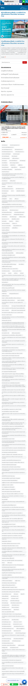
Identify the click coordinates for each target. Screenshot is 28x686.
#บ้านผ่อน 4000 (14, 598)
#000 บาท (4, 677)
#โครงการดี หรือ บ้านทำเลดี (7, 666)
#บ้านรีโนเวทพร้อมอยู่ (14, 600)
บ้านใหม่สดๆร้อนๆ (7, 102)
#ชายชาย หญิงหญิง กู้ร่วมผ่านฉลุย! (9, 464)
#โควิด (17, 221)
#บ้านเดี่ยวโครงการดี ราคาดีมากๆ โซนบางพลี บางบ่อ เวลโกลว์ (12, 668)
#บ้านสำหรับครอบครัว (6, 609)
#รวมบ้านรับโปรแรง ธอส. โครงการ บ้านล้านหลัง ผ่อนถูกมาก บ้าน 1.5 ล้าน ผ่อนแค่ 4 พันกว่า (13, 369)
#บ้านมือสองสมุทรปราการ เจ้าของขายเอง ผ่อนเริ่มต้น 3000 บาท (12, 538)
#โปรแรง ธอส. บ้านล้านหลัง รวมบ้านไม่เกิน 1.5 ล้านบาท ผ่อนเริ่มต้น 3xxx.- (13, 496)
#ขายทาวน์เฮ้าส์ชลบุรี (6, 154)
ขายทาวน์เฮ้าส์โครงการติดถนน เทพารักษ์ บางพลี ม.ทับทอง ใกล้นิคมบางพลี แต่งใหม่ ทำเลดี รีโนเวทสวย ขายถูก (13, 128)
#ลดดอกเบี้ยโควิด (5, 228)
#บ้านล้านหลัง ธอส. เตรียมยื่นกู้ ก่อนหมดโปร (11, 383)
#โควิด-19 (14, 223)
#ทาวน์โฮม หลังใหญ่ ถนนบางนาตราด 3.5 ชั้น (11, 543)
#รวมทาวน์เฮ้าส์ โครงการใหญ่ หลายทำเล (10, 347)
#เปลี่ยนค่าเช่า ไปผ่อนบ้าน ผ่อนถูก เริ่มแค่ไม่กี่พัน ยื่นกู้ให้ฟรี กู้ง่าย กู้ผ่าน (13, 196)
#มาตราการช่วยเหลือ (6, 225)
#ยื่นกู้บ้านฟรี (4, 647)
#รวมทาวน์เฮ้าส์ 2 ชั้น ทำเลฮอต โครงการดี (10, 355)
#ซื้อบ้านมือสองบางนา (6, 214)
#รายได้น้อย (4, 163)
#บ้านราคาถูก (4, 600)
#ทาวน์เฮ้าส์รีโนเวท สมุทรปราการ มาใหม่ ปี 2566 (11, 409)
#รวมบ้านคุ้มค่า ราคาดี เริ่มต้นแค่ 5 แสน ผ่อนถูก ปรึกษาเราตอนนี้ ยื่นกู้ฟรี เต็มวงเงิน (13, 350)
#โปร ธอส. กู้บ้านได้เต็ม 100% (8, 611)
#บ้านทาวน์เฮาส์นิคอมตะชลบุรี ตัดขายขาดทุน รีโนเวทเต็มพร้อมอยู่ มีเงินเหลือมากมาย (13, 570)
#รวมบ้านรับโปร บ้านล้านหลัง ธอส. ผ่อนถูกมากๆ (11, 660)
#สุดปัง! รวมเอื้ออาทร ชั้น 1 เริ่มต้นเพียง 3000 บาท (12, 454)
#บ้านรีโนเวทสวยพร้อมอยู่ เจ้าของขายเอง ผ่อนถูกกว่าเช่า (13, 589)
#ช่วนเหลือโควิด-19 (17, 225)
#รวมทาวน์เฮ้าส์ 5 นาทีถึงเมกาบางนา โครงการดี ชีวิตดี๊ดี (13, 671)
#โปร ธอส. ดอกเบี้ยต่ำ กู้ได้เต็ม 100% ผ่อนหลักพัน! (12, 560)
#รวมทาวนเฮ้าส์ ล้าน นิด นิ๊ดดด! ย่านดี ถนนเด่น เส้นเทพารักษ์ (12, 457)
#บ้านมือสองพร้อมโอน (6, 626)
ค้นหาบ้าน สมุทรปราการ (7, 95)
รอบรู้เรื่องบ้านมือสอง (7, 71)
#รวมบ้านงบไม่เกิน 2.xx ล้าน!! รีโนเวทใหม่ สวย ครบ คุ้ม (13, 507)
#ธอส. (3, 562)
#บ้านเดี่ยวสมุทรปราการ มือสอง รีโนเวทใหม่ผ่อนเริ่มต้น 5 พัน (13, 530)
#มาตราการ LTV (5, 219)
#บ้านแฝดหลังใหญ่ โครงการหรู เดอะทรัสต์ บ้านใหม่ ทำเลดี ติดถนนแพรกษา (13, 432)
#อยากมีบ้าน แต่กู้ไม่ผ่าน (7, 575)
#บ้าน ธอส (10, 186)
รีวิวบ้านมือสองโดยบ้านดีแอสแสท (10, 78)
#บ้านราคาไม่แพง (15, 607)
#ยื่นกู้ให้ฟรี (4, 198)
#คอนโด (11, 221)
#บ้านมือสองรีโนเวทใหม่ (6, 212)
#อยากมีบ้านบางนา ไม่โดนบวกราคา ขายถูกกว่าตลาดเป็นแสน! (13, 636)
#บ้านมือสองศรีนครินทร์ (18, 638)
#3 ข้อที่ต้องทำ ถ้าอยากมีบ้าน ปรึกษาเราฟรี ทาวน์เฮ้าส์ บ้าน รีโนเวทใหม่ (13, 246)
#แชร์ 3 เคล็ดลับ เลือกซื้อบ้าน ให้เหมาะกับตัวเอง (11, 298)
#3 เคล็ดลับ (21, 264)
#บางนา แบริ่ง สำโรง (17, 271)
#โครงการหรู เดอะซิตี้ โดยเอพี (8, 288)
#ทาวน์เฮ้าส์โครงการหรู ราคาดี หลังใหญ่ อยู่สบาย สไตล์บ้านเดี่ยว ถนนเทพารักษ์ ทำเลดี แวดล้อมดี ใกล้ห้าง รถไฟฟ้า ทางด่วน (13, 386)
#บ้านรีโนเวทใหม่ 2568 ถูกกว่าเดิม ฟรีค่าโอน (11, 591)
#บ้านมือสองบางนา (20, 188)
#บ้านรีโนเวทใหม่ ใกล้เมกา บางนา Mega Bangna (11, 614)
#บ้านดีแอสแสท (5, 191)
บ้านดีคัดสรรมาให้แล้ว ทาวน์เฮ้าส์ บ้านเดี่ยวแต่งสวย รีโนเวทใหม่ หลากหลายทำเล (12, 43)
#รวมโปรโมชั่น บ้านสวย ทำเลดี (8, 439)
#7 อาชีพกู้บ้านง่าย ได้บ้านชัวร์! (8, 487)
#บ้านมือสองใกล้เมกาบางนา (7, 643)
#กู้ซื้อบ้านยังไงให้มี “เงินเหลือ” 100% (9, 587)
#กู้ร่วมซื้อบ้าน (14, 167)
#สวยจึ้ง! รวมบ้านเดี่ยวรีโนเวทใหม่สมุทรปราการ (11, 460)
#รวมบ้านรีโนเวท (5, 306)
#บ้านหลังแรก (5, 282)
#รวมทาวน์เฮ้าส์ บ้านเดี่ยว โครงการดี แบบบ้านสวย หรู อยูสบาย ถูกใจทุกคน (13, 445)
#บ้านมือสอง (4, 145)
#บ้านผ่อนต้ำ (22, 167)
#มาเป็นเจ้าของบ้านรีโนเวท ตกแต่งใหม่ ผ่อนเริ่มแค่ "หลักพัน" (13, 276)
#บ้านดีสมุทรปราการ (20, 151)
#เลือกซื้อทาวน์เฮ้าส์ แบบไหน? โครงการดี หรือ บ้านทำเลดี (13, 390)
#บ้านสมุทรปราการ (18, 149)
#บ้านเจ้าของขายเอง (14, 210)
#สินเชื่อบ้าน (12, 165)
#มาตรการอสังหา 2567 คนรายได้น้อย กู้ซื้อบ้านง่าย (12, 518)
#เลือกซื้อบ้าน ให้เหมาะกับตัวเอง (8, 300)
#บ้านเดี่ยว (4, 221)
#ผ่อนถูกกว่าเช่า (5, 598)
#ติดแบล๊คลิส (4, 165)
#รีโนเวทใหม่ (12, 180)
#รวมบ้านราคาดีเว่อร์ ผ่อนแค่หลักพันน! (9, 480)
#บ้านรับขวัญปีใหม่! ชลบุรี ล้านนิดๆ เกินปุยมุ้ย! (11, 478)
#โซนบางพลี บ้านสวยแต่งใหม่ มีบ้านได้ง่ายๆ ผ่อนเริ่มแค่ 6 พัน (13, 473)
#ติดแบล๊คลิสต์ (5, 596)
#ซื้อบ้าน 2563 (22, 216)
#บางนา (3, 273)
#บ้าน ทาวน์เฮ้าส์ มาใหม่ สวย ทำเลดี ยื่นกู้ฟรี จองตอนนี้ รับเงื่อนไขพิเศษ (13, 341)
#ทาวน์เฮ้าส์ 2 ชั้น (5, 333)
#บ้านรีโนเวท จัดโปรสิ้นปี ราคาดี (8, 255)
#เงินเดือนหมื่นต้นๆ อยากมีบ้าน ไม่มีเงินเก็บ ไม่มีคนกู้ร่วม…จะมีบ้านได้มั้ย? (13, 578)
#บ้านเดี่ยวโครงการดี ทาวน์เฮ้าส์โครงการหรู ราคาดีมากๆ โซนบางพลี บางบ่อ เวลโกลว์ (13, 403)
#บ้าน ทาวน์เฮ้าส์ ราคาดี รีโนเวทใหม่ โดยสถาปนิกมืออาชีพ (13, 308)
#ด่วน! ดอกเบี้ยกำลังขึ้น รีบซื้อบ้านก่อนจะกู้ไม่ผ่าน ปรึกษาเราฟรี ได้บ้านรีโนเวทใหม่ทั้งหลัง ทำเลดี (13, 362)
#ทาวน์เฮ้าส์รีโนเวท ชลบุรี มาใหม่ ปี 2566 (10, 411)
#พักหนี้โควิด (14, 228)
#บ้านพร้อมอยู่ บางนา (6, 622)
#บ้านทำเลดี (16, 609)
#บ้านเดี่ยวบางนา (5, 619)
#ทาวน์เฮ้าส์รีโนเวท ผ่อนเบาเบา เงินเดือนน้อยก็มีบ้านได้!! (13, 426)
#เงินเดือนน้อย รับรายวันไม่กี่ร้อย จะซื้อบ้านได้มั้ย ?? (12, 335)
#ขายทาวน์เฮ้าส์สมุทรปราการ (7, 147)
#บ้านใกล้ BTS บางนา (17, 624)
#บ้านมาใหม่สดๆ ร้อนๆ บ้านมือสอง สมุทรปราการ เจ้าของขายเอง (13, 510)
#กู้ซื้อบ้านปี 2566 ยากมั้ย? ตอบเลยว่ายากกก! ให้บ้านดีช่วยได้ (13, 414)
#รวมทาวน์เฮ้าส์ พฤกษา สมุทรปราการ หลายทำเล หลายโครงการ (13, 345)
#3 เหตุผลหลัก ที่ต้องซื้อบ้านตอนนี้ (9, 371)
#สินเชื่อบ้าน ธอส (5, 607)
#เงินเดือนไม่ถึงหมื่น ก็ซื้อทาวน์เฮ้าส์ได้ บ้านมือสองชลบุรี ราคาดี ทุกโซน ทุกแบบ (13, 420)
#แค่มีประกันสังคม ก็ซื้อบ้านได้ (8, 558)
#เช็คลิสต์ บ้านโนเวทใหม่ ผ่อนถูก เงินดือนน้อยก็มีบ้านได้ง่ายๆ (13, 674)
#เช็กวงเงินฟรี (21, 645)
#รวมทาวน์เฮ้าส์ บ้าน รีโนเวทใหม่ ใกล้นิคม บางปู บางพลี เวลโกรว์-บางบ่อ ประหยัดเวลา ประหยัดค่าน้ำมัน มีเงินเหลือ (13, 326)
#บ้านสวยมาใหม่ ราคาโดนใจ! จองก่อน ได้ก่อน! (11, 467)
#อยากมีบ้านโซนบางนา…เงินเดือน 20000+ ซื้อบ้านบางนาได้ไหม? (13, 650)
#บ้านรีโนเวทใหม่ (15, 619)
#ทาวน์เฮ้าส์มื (4, 499)
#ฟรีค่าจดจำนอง (5, 295)
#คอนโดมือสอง (5, 167)
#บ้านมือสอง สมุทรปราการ (16, 603)
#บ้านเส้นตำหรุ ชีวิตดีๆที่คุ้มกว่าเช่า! (9, 505)
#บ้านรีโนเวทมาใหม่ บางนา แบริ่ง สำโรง (10, 268)
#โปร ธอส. (10, 562)
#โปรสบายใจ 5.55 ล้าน (6, 320)
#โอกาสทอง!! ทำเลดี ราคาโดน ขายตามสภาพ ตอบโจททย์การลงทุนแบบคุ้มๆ (13, 469)
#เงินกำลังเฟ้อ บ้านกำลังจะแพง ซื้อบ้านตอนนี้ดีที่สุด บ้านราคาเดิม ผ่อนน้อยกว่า (13, 365)
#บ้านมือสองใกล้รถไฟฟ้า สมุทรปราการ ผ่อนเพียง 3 (12, 513)
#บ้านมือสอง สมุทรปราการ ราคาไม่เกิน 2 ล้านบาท (12, 535)
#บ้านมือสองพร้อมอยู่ (6, 638)
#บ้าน (11, 198)
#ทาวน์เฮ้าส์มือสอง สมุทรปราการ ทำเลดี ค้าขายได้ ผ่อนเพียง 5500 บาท (13, 207)
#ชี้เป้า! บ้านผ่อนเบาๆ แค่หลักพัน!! (8, 489)
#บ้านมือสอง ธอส (14, 596)
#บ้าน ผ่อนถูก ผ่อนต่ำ (14, 163)
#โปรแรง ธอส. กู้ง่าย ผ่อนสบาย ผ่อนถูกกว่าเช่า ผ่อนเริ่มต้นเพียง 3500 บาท (13, 521)
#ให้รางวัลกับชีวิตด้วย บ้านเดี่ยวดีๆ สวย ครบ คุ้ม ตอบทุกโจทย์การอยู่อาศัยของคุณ (13, 250)
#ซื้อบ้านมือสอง (15, 158)
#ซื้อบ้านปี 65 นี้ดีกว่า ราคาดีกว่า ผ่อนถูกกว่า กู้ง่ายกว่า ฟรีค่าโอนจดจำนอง (13, 399)
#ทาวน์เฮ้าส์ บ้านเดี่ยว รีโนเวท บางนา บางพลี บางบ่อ (12, 312)
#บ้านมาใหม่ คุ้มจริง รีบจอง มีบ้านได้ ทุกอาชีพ (11, 491)
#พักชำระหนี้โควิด (5, 230)
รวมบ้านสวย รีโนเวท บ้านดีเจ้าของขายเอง (12, 85)
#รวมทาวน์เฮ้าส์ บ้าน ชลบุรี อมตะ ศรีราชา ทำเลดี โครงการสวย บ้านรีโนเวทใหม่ (13, 380)
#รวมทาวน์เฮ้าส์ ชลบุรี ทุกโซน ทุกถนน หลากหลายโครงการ (13, 450)
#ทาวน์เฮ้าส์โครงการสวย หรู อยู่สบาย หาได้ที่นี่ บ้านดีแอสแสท (13, 396)
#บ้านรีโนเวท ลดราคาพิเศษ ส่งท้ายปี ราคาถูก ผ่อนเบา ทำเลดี (13, 392)
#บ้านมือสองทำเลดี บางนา (7, 633)
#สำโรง (15, 273)
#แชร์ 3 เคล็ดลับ (21, 300)
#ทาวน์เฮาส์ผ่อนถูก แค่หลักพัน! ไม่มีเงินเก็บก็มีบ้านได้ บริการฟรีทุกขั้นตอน (13, 436)
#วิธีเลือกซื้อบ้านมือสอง (18, 214)
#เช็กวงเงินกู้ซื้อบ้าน (20, 628)
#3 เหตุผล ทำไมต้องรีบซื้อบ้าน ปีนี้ (18, 306)
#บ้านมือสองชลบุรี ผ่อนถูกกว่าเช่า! (9, 567)
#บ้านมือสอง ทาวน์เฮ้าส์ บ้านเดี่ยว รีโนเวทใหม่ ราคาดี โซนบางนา (13, 617)
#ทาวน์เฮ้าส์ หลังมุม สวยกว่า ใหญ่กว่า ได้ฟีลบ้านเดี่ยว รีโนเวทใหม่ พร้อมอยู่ (13, 527)
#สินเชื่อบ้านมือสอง (20, 191)
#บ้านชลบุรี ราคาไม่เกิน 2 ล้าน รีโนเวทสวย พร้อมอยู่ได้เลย (13, 533)
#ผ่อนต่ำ (22, 594)
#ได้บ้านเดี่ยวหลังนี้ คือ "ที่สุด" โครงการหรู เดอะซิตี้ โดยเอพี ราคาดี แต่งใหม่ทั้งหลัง (13, 285)
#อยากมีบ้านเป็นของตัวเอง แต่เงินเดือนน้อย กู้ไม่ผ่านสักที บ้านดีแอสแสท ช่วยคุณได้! (13, 555)
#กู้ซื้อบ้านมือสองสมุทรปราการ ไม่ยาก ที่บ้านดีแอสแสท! (13, 565)
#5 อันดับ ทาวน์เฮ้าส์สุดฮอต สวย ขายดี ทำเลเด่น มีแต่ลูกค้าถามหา (13, 338)
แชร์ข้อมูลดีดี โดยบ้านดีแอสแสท (9, 74)
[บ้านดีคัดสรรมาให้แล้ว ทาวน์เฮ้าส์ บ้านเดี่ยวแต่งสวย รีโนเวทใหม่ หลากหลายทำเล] (14, 29)
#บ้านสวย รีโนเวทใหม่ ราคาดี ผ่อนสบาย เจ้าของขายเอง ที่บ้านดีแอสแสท (13, 233)
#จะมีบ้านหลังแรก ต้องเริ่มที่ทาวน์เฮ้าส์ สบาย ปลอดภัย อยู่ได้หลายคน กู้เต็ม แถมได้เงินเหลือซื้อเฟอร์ (13, 279)
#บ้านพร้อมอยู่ (5, 603)
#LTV (12, 191)
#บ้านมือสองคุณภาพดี (6, 630)
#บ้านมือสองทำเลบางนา (19, 626)
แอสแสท (9, 1)
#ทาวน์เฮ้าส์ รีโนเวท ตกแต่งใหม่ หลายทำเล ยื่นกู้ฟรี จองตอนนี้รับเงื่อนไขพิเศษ (13, 178)
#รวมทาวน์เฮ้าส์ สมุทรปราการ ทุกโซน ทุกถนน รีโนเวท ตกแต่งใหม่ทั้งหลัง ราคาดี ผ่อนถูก (12, 174)
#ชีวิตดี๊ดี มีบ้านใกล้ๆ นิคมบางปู (8, 476)
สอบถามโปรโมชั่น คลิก (13, 680)
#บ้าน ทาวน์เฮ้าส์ (5, 310)
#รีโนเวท (16, 198)
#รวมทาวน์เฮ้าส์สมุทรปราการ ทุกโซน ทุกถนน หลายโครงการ (12, 183)
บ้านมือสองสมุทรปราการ (8, 81)
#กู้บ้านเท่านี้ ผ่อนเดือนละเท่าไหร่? (8, 585)
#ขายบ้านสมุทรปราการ (14, 145)
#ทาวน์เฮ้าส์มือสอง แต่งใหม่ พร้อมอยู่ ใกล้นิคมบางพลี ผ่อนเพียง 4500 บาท (13, 516)
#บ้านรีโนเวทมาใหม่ (6, 271)
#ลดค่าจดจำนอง (5, 171)
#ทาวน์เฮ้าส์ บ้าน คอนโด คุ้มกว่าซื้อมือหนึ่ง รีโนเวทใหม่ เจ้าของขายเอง (12, 243)
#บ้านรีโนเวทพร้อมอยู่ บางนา (7, 628)
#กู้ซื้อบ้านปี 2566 (5, 417)
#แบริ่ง (9, 273)
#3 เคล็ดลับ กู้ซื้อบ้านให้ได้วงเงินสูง (9, 264)
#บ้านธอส (16, 594)
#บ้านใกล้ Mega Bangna (20, 633)
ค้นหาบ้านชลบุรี (5, 88)
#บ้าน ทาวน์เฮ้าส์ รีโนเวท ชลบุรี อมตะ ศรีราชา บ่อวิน (12, 353)
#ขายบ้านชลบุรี (16, 154)
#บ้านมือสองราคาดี (14, 647)
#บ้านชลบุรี (4, 160)
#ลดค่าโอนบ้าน (18, 169)
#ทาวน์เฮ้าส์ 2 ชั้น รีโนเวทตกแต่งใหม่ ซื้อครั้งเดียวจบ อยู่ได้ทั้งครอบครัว (13, 330)
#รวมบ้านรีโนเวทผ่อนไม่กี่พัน (7, 253)
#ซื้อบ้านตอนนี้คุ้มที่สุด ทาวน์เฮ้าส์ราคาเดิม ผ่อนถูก (12, 204)
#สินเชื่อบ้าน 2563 (15, 219)
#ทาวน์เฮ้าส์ (4, 193)
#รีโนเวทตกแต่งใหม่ (16, 333)
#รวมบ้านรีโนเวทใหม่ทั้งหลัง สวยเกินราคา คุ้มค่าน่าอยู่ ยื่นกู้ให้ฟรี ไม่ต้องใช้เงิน (13, 258)
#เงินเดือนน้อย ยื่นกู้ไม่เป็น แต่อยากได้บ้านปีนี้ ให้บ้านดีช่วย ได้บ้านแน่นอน (13, 201)
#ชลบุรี (3, 186)
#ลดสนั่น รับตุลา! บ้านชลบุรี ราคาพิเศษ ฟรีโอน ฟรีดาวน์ (13, 462)
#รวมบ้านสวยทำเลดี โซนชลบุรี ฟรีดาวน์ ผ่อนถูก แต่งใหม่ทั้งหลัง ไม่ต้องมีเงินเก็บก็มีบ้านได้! (13, 441)
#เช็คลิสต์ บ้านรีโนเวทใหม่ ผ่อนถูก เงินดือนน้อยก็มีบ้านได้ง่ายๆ (13, 502)
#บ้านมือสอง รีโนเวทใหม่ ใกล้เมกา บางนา (10, 545)
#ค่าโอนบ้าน (4, 653)
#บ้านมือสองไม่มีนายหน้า (19, 212)
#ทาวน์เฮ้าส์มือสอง (13, 160)
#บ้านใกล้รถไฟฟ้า (5, 605)
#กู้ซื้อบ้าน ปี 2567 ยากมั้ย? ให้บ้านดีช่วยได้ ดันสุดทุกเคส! (13, 482)
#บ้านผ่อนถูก (22, 160)
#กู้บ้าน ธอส (4, 210)
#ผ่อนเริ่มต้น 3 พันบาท (6, 541)
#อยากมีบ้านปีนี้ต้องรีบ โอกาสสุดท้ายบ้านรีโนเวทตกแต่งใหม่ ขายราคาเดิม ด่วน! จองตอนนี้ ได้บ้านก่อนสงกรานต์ (13, 323)
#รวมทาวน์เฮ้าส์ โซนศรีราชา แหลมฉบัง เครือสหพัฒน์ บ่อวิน (13, 448)
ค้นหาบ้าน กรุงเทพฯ (6, 91)
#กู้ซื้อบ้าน (20, 165)
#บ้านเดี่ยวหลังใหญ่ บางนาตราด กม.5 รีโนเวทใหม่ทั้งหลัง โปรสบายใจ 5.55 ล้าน (13, 317)
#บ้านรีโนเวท (4, 180)
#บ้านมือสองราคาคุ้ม (6, 624)
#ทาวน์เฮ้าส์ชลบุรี (5, 156)
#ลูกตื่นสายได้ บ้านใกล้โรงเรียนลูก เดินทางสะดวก (12, 573)
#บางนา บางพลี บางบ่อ (6, 314)
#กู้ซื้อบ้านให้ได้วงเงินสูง (7, 266)
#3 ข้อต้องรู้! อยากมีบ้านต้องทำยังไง (9, 452)
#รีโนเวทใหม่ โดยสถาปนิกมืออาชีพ (18, 310)
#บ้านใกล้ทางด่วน (15, 605)
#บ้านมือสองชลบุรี (5, 158)
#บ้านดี (21, 273)
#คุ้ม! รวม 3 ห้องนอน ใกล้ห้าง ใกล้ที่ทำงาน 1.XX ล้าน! (12, 493)
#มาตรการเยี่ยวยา (5, 223)
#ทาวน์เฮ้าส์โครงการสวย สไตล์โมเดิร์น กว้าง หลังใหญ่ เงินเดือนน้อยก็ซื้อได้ (13, 236)
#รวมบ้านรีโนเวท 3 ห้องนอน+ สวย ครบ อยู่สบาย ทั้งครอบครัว (12, 303)
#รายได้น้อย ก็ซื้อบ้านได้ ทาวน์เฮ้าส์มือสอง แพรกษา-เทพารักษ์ (12, 552)
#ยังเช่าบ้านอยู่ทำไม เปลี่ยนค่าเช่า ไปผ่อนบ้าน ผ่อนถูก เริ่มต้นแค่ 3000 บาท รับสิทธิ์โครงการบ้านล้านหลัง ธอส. (13, 423)
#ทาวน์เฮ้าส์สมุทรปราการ (7, 149)
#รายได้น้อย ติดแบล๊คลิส (7, 169)
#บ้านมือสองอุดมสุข (16, 641)
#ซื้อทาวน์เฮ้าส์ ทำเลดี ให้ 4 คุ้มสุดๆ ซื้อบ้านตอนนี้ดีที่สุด (13, 374)
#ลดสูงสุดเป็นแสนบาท (13, 293)
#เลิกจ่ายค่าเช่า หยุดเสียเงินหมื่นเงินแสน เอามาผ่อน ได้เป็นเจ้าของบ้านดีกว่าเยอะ (13, 261)
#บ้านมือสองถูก (13, 216)
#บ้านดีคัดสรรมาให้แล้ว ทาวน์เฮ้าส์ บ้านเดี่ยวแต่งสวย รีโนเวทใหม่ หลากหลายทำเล (13, 358)
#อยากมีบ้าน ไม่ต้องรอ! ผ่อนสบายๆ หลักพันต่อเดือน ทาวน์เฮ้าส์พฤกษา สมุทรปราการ (13, 548)
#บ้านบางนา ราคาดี (17, 622)
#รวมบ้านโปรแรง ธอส (6, 594)
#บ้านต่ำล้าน (4, 216)
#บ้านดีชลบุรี (14, 156)
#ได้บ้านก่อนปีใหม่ (19, 253)
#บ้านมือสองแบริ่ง (5, 641)
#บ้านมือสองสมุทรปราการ (7, 151)
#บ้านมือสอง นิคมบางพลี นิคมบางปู (9, 583)
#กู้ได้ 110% (17, 580)
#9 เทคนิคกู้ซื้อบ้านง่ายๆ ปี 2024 (8, 524)
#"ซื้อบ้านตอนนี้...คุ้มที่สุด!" (7, 580)
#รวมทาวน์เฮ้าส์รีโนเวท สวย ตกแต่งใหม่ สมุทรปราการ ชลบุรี (12, 663)
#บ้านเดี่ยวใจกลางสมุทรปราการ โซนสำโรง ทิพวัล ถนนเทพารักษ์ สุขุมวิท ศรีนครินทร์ (12, 376)
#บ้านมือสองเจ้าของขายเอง (7, 188)
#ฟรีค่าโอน (4, 293)
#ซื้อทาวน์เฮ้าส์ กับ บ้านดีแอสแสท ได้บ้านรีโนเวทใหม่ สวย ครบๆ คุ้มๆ (13, 240)
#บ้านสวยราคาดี (17, 630)
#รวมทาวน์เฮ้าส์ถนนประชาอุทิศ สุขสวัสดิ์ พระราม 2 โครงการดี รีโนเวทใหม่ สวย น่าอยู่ (12, 429)
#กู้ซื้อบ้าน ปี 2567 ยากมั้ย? (7, 485)
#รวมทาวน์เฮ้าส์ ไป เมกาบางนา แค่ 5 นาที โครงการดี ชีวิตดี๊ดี (13, 406)
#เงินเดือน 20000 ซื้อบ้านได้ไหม (8, 645)
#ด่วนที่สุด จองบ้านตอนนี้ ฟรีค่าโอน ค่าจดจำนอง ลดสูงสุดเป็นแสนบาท (13, 290)
